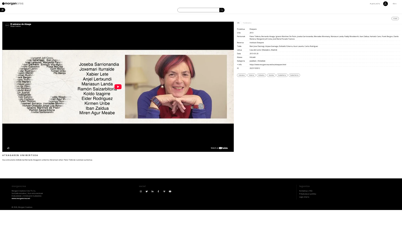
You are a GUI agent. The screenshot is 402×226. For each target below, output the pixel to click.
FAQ (310, 191)
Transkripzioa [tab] (247, 23)
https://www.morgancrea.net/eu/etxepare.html (268, 64)
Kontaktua (303, 191)
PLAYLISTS (375, 4)
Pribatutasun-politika (307, 194)
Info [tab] (238, 23)
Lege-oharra (304, 197)
